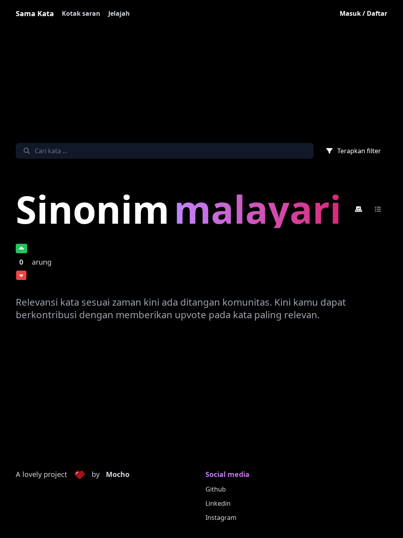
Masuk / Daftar (363, 13)
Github (215, 489)
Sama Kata (35, 13)
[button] (79, 474)
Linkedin (218, 503)
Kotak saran (81, 13)
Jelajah (119, 13)
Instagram (221, 517)
